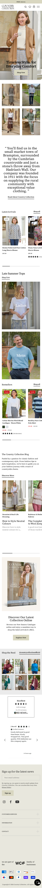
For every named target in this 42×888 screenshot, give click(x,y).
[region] (21, 740)
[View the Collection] (11, 95)
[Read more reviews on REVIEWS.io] (21, 713)
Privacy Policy (6, 787)
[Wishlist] (30, 7)
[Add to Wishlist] (23, 219)
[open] (37, 814)
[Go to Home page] (8, 7)
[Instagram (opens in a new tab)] (4, 802)
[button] (38, 7)
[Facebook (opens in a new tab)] (10, 802)
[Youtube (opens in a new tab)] (17, 802)
